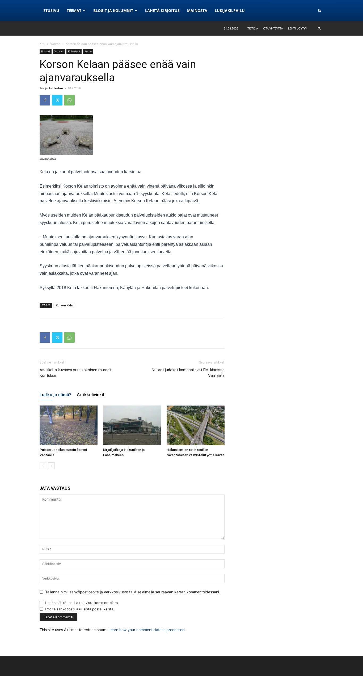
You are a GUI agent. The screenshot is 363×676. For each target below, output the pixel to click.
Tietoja (252, 28)
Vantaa (55, 43)
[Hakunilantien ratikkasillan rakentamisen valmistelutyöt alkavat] (196, 425)
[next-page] (51, 465)
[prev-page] (43, 465)
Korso (88, 51)
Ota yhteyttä (273, 28)
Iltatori (45, 51)
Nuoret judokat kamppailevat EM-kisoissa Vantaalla (188, 372)
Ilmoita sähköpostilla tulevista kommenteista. (82, 603)
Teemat (74, 10)
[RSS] (319, 10)
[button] (319, 28)
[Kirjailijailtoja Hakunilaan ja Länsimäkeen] (132, 425)
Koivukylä (74, 51)
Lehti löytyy (297, 28)
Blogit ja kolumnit (113, 10)
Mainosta (197, 10)
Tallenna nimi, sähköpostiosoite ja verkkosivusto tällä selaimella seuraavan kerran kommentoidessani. (132, 592)
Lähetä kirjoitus (162, 10)
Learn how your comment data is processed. (147, 629)
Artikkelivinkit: (91, 394)
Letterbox (56, 88)
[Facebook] (45, 100)
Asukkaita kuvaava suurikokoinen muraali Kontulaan (75, 372)
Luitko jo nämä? (55, 394)
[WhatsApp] (69, 100)
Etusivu (51, 10)
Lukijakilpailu (230, 10)
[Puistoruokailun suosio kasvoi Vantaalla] (69, 425)
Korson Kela (64, 305)
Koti (42, 43)
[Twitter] (57, 100)
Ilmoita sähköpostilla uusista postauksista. (79, 609)
